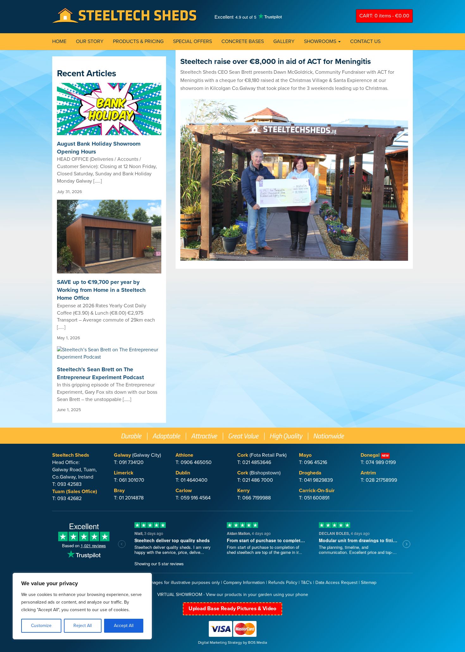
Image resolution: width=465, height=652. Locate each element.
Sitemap (368, 582)
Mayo (305, 455)
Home (59, 41)
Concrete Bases (242, 41)
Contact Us (365, 41)
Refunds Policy (282, 582)
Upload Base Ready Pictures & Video (232, 608)
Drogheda (310, 473)
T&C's (306, 582)
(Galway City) (137, 455)
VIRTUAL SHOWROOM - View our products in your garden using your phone (232, 594)
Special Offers (192, 41)
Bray (119, 490)
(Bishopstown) (259, 473)
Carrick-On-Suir (317, 490)
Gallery (283, 41)
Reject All (82, 625)
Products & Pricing (138, 41)
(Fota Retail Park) (262, 455)
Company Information (244, 582)
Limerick (123, 473)
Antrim (368, 473)
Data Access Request (336, 582)
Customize (41, 625)
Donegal (370, 455)
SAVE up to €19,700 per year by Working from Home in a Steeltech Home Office (101, 290)
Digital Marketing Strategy (220, 642)
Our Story (89, 41)
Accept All (123, 625)
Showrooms (321, 41)
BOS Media (257, 642)
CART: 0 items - (384, 16)
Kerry (243, 490)
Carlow (184, 490)
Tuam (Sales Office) (74, 491)
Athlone (184, 455)
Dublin (183, 473)
